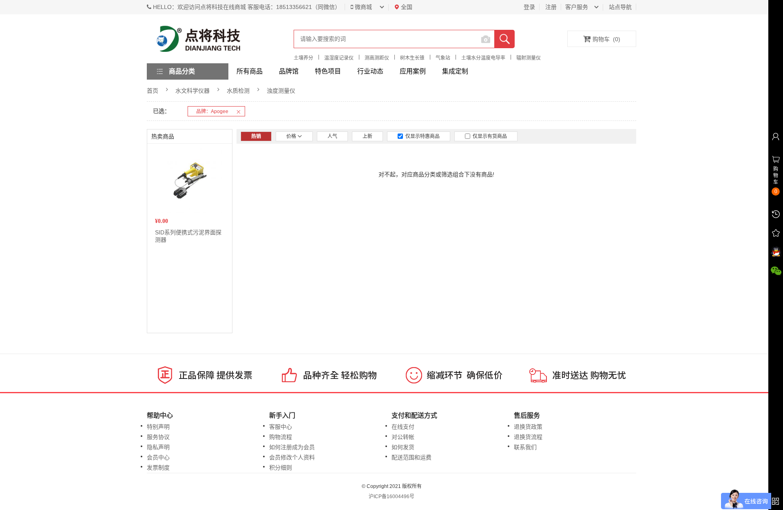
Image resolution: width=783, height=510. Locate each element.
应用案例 (413, 71)
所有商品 (250, 71)
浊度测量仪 (281, 90)
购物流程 (280, 437)
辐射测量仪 (528, 58)
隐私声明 (158, 447)
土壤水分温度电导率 (483, 58)
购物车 (606, 39)
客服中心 (280, 426)
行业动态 (370, 71)
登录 (529, 7)
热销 (256, 136)
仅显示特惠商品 (421, 136)
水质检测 (238, 90)
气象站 (443, 58)
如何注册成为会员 (292, 447)
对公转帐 (403, 437)
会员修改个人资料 (292, 457)
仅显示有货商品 (488, 136)
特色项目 (328, 71)
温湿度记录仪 (339, 58)
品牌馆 (289, 71)
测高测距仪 (377, 58)
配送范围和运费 (411, 457)
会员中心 (158, 457)
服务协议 (158, 437)
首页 (152, 90)
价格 (291, 136)
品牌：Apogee (212, 111)
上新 (367, 136)
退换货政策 (528, 426)
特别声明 (158, 426)
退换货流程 (528, 437)
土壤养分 (303, 58)
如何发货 (403, 447)
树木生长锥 (412, 58)
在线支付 (403, 426)
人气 (332, 136)
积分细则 (280, 467)
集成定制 (455, 71)
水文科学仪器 (192, 90)
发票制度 (158, 467)
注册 (551, 7)
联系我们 (525, 447)
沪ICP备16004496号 (391, 496)
